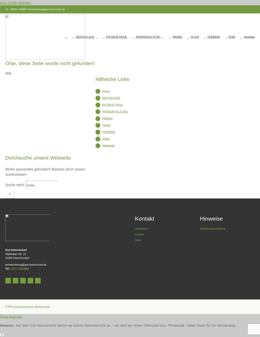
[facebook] (231, 9)
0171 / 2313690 (20, 268)
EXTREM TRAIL (112, 104)
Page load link (11, 317)
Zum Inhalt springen (15, 3)
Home (106, 91)
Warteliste (108, 145)
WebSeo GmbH (42, 306)
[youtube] (237, 9)
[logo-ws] (45, 16)
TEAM (106, 125)
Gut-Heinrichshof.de (23, 306)
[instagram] (242, 9)
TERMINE (108, 132)
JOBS (106, 139)
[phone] (254, 9)
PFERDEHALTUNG (115, 111)
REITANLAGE (111, 98)
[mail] (248, 9)
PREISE (107, 118)
